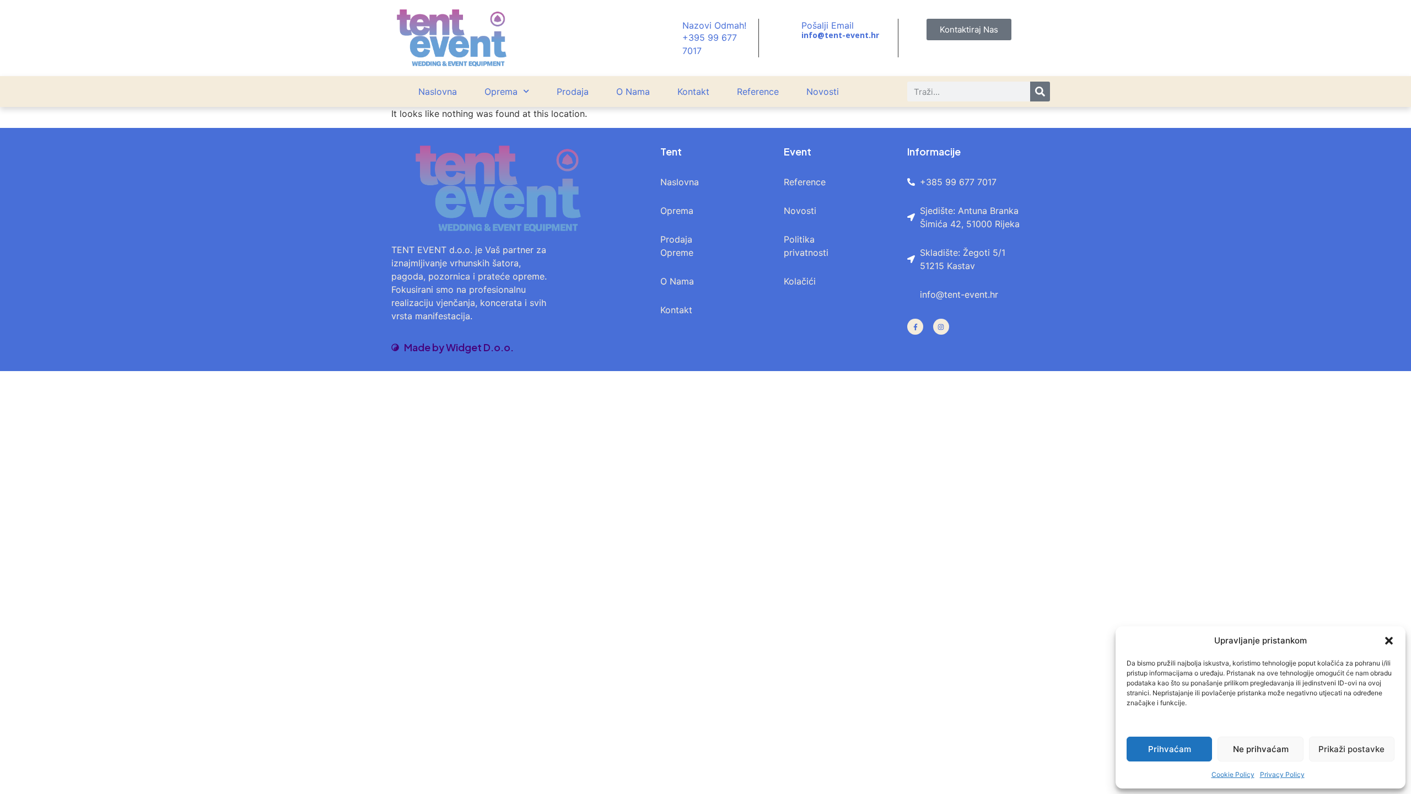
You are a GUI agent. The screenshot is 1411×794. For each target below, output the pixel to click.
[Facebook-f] (915, 327)
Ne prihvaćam (1261, 749)
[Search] (1040, 91)
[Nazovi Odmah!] (668, 38)
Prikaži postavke (1351, 749)
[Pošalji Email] (787, 30)
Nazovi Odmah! (714, 25)
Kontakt (693, 91)
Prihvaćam (1169, 749)
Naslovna (437, 91)
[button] (1388, 640)
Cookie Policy (1232, 774)
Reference (758, 91)
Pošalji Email (827, 25)
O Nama (633, 91)
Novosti (822, 91)
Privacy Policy (1282, 774)
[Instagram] (941, 327)
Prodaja (573, 91)
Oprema (501, 91)
